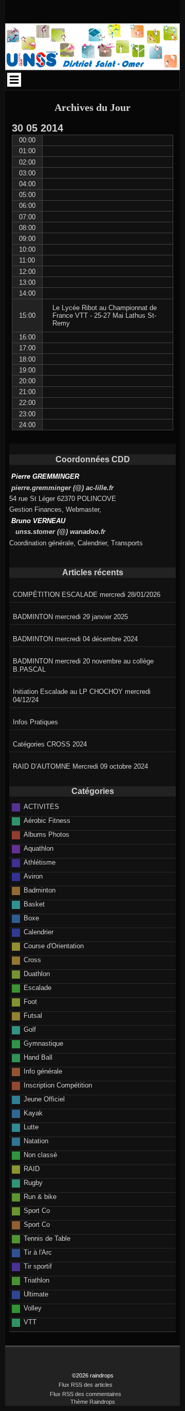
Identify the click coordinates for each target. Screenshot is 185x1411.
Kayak (33, 1113)
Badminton (39, 890)
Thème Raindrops (92, 1402)
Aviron (33, 876)
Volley (33, 1308)
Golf (30, 1029)
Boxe (31, 918)
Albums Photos (46, 834)
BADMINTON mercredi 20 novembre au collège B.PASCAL (83, 665)
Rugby (33, 1183)
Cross (32, 960)
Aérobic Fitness (47, 820)
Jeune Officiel (44, 1099)
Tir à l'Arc (38, 1252)
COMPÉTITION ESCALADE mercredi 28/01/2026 (86, 594)
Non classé (40, 1155)
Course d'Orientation (54, 946)
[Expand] (14, 79)
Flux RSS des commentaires (85, 1394)
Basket (34, 904)
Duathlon (37, 974)
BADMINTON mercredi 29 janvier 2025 (70, 617)
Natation (36, 1141)
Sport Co (37, 1210)
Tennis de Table (47, 1238)
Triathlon (36, 1280)
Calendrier (38, 932)
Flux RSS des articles (86, 1385)
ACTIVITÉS (41, 806)
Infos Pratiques (35, 722)
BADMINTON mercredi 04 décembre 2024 (75, 639)
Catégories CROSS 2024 (50, 744)
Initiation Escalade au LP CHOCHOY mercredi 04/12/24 (82, 696)
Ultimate (36, 1294)
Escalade (37, 988)
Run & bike (40, 1197)
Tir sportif (38, 1266)
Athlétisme (39, 862)
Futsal (33, 1015)
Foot (30, 1001)
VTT (30, 1322)
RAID (32, 1169)
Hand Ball (38, 1057)
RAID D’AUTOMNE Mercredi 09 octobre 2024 (80, 766)
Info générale (43, 1071)
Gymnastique (43, 1043)
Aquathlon (38, 848)
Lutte (31, 1127)
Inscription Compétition (58, 1085)
